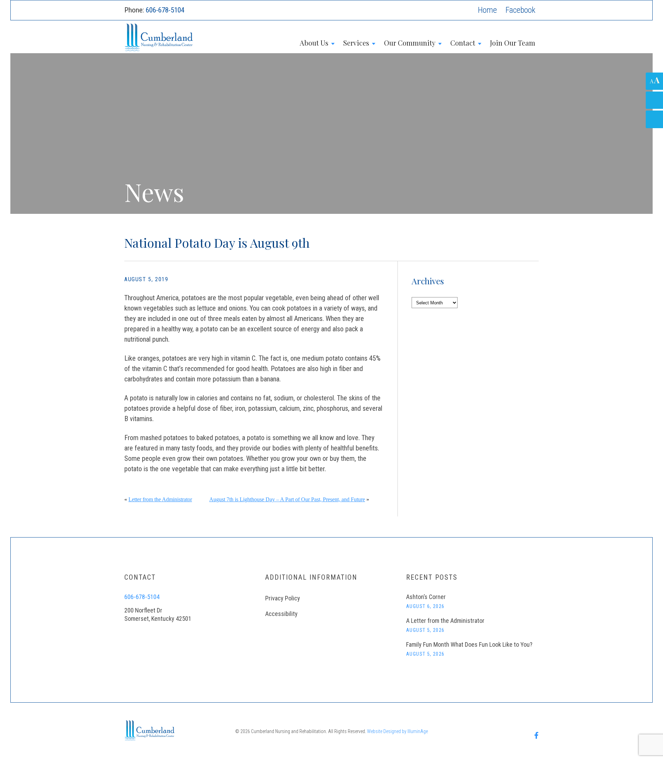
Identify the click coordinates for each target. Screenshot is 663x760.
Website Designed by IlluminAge (397, 731)
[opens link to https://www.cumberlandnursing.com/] (237, 37)
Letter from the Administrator (160, 499)
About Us (314, 42)
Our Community (409, 42)
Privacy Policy (282, 598)
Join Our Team (512, 42)
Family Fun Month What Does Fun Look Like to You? (469, 644)
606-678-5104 (165, 10)
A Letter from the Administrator (445, 620)
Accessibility (281, 613)
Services (356, 42)
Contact (462, 42)
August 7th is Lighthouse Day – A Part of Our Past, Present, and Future (287, 499)
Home (487, 10)
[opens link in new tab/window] (520, 10)
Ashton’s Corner (426, 596)
